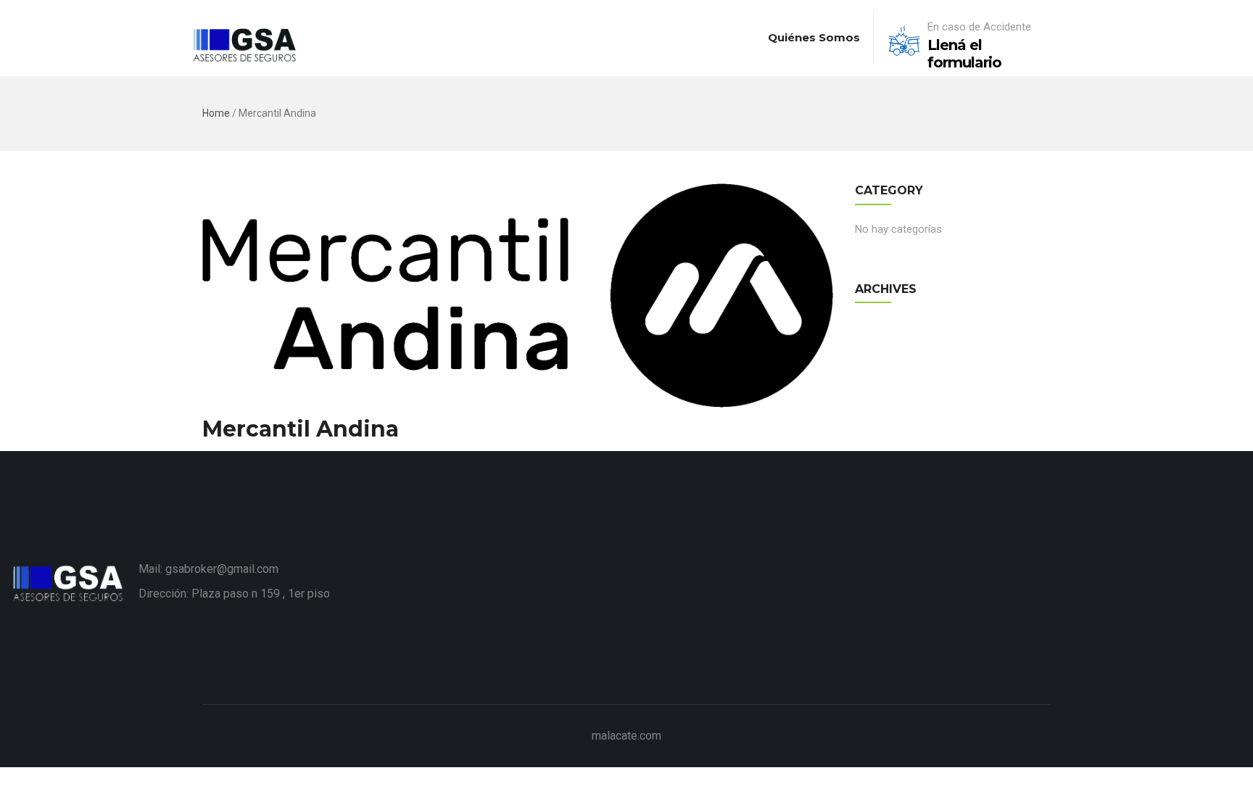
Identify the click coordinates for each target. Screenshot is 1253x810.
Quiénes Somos (814, 37)
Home (216, 113)
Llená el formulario (964, 53)
